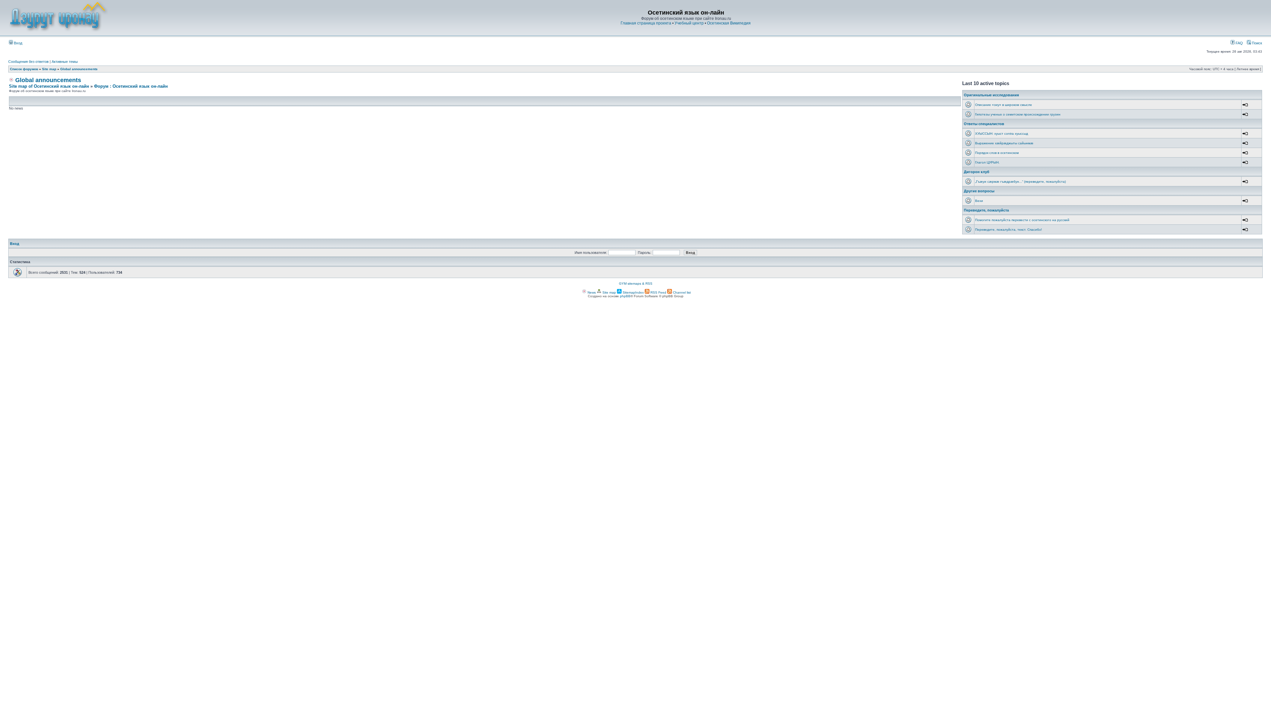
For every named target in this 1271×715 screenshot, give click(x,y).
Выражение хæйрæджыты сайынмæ (1004, 143)
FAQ (1239, 43)
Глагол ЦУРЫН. (987, 162)
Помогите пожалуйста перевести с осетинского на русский (1022, 220)
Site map (49, 69)
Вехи (979, 201)
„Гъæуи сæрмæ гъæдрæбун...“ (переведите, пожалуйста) (1020, 181)
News (591, 292)
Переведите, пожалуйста (986, 210)
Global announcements (79, 69)
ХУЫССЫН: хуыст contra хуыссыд (1001, 133)
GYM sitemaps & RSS (635, 283)
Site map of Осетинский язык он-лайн (49, 86)
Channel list (681, 292)
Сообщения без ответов (28, 62)
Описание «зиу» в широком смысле (1003, 105)
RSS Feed (657, 292)
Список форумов (24, 69)
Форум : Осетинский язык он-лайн (131, 86)
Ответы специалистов (984, 124)
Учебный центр (689, 23)
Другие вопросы (979, 191)
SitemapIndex (633, 292)
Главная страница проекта (646, 23)
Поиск (1256, 43)
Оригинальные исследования (991, 95)
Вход (17, 43)
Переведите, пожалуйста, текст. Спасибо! (1008, 229)
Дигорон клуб (976, 172)
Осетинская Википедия (729, 23)
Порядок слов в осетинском (997, 153)
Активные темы (65, 62)
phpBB (625, 296)
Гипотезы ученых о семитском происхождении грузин (1017, 114)
